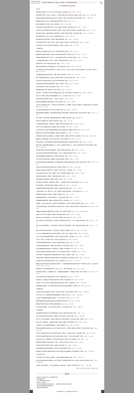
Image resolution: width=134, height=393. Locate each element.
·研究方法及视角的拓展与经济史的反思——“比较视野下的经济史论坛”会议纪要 (54, 384)
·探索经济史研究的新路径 (42, 387)
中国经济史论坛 (50, 2)
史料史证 (57, 2)
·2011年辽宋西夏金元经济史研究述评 (44, 385)
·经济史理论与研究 (40, 378)
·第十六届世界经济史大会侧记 (43, 380)
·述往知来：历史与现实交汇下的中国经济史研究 (47, 377)
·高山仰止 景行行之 (41, 382)
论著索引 (63, 2)
